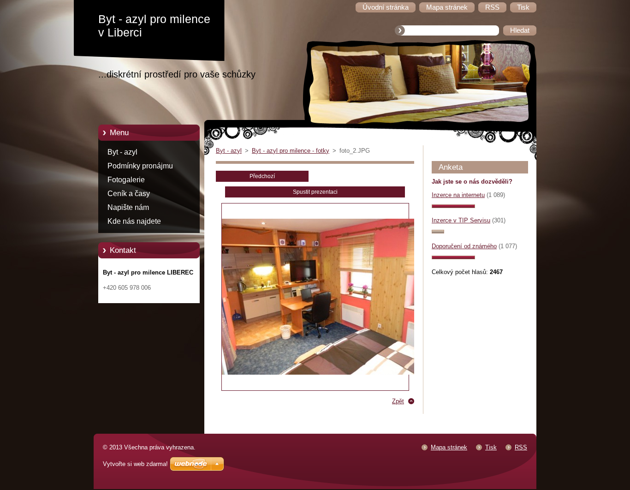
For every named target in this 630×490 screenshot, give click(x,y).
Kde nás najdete (134, 221)
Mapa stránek (449, 447)
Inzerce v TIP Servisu (461, 220)
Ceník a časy (128, 193)
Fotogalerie (126, 180)
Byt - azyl (122, 152)
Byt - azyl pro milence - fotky (290, 150)
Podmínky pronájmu (140, 166)
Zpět (398, 401)
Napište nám (128, 207)
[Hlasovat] (453, 206)
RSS (521, 447)
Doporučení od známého (464, 246)
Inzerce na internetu (458, 194)
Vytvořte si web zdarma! (135, 463)
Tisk (491, 447)
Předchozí (262, 176)
